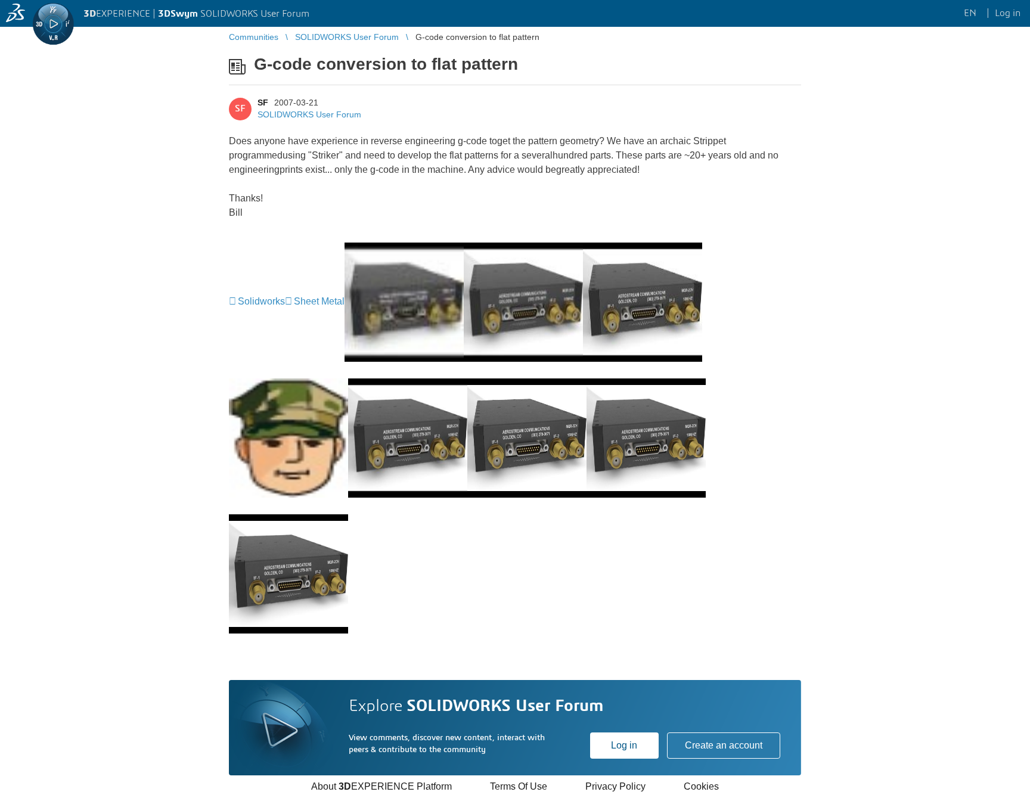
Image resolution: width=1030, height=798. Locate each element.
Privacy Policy (615, 786)
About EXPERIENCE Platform (381, 786)
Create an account (723, 745)
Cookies (701, 786)
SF (263, 102)
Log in (624, 745)
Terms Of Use (518, 786)
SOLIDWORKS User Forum (309, 114)
